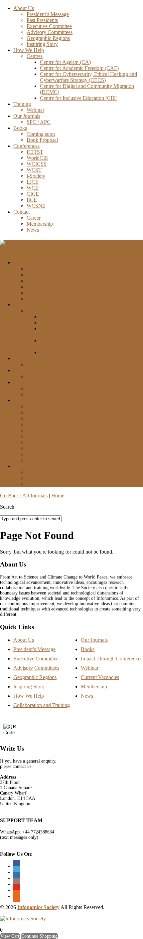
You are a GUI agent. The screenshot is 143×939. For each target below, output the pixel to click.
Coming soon (41, 134)
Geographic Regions (48, 38)
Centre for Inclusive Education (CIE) (78, 98)
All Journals (35, 495)
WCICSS (37, 164)
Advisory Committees (49, 32)
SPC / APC (39, 122)
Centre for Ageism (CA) (65, 62)
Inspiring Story (42, 44)
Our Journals (26, 116)
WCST (34, 170)
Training (22, 104)
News (33, 230)
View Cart (9, 936)
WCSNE (36, 206)
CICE (33, 194)
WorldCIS (37, 158)
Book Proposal (42, 140)
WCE (33, 188)
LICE (33, 182)
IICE (32, 200)
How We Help (28, 50)
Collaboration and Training (41, 705)
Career (34, 218)
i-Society (36, 176)
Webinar (35, 110)
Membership (40, 224)
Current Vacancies (100, 677)
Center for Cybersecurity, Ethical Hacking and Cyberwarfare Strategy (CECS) (88, 77)
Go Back (9, 495)
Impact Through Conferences (111, 658)
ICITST (35, 152)
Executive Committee (49, 26)
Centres (35, 56)
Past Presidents (42, 20)
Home (57, 495)
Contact (21, 212)
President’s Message (48, 14)
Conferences (26, 146)
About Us (23, 8)
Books (20, 128)
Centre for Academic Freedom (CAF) (79, 68)
